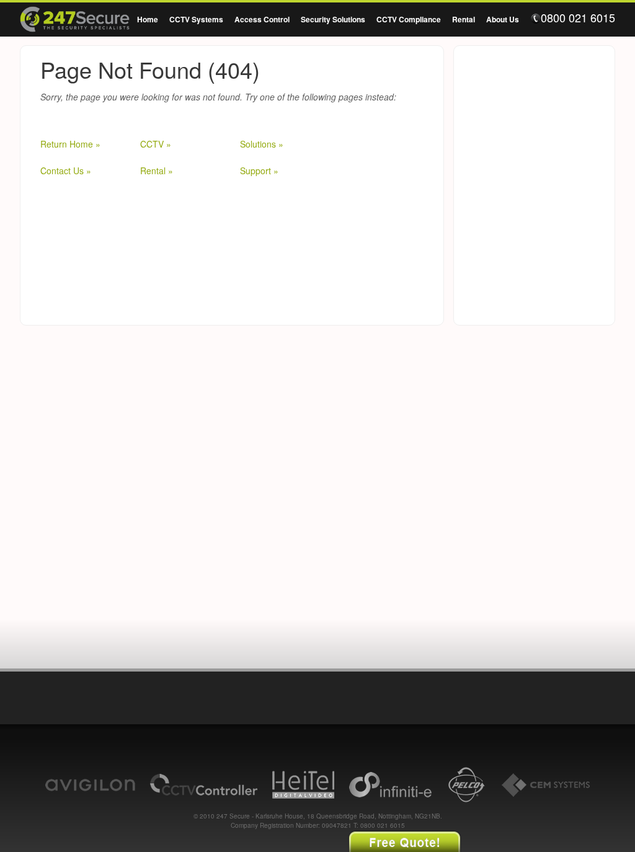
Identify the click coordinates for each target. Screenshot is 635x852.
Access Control (262, 19)
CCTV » (155, 144)
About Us (502, 19)
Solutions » (261, 144)
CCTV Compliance (408, 19)
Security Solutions (333, 19)
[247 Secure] (75, 21)
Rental (463, 19)
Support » (259, 170)
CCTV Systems (196, 19)
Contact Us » (65, 170)
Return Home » (70, 144)
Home (147, 19)
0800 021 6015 (578, 18)
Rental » (156, 170)
